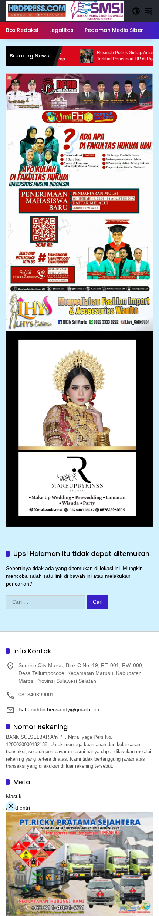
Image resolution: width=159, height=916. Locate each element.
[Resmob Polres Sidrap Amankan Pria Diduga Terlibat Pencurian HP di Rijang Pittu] (65, 56)
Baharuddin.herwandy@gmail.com (58, 709)
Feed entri (18, 808)
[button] (136, 11)
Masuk (13, 796)
